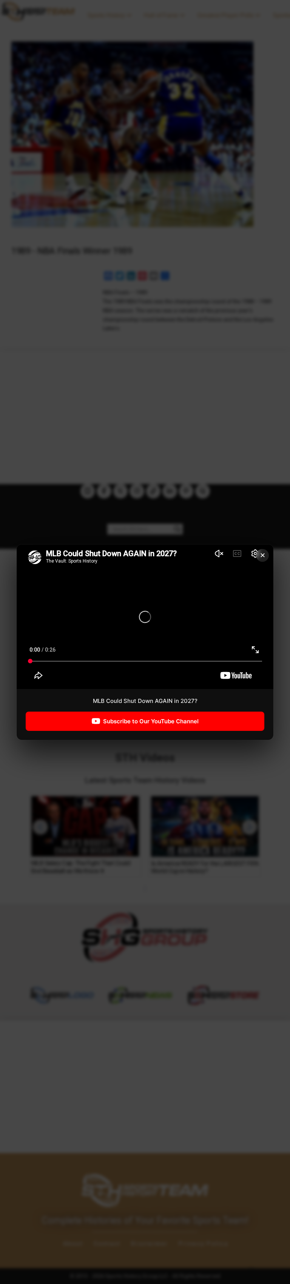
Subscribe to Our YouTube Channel (151, 720)
